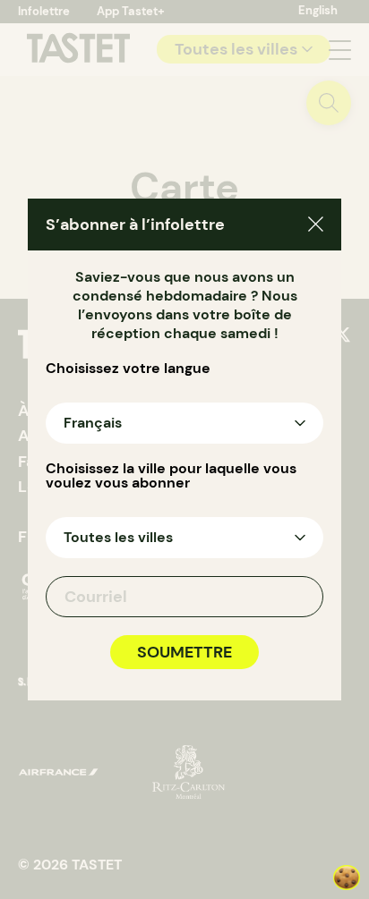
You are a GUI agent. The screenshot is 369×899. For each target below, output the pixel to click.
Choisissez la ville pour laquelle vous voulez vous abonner (171, 476)
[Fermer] (315, 226)
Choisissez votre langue (128, 368)
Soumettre (184, 652)
